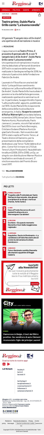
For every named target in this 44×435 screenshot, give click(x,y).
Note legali (11, 423)
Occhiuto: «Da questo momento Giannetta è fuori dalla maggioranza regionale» (22, 224)
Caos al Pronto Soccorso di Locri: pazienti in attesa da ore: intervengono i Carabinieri (21, 212)
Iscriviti (35, 283)
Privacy (31, 421)
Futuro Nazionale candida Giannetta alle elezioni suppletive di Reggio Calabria (22, 252)
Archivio (14, 14)
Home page (5, 14)
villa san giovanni (14, 171)
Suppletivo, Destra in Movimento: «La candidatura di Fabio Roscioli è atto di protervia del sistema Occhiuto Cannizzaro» (23, 238)
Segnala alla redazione (20, 421)
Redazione (8, 421)
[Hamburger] (3, 4)
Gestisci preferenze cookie (25, 423)
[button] (39, 15)
